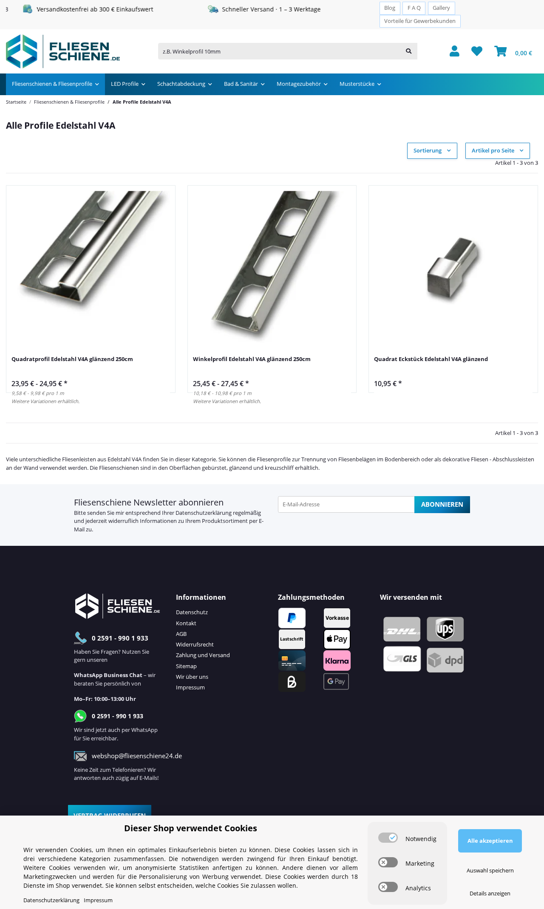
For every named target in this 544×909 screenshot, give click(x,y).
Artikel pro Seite (493, 150)
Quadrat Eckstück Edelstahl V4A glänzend (431, 359)
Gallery (441, 7)
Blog (389, 7)
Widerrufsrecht (195, 644)
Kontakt (186, 623)
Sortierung (428, 150)
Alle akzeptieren (490, 840)
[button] (454, 52)
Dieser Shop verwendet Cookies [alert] (190, 828)
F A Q (414, 7)
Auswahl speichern (490, 870)
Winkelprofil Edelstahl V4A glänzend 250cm (252, 359)
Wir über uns (192, 676)
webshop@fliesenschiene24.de (137, 755)
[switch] (388, 838)
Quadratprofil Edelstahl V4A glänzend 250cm (72, 359)
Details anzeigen (490, 893)
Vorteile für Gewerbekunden (420, 21)
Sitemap (186, 666)
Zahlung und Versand (203, 655)
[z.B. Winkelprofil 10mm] (408, 51)
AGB (181, 634)
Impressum (190, 687)
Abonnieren (442, 504)
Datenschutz (192, 612)
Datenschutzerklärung (204, 513)
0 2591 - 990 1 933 (120, 638)
